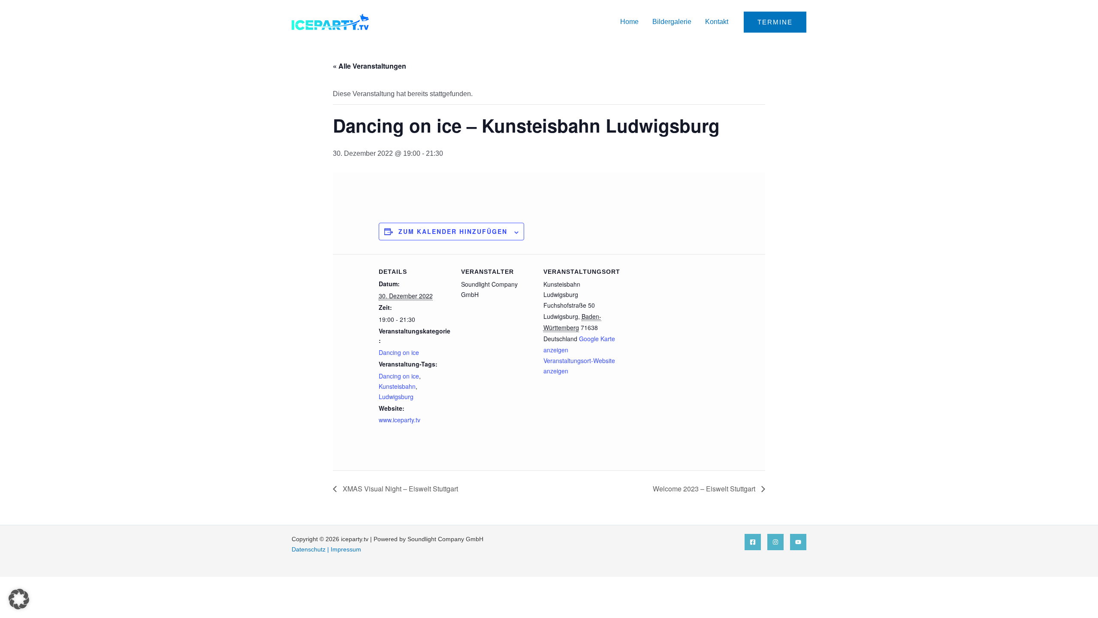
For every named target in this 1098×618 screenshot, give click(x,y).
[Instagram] (775, 542)
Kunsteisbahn (397, 386)
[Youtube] (798, 542)
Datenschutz (309, 549)
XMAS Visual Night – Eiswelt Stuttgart (399, 489)
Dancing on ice (399, 352)
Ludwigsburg (396, 396)
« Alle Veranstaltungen (369, 66)
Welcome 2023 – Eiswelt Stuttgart (705, 489)
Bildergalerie (671, 21)
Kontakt (716, 21)
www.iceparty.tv (399, 419)
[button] (775, 22)
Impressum (346, 549)
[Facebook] (753, 542)
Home (629, 21)
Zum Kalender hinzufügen (452, 231)
